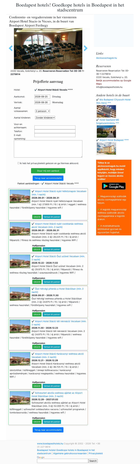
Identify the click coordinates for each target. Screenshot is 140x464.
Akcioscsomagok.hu (106, 58)
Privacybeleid (96, 453)
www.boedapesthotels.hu (50, 443)
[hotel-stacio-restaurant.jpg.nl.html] (11, 48)
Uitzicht (36, 217)
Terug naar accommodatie (48, 178)
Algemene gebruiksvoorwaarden (70, 453)
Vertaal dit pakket (52, 217)
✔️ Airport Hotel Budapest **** (112, 140)
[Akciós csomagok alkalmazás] (113, 185)
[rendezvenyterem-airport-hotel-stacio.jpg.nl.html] (85, 48)
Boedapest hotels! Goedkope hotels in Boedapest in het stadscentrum (70, 7)
